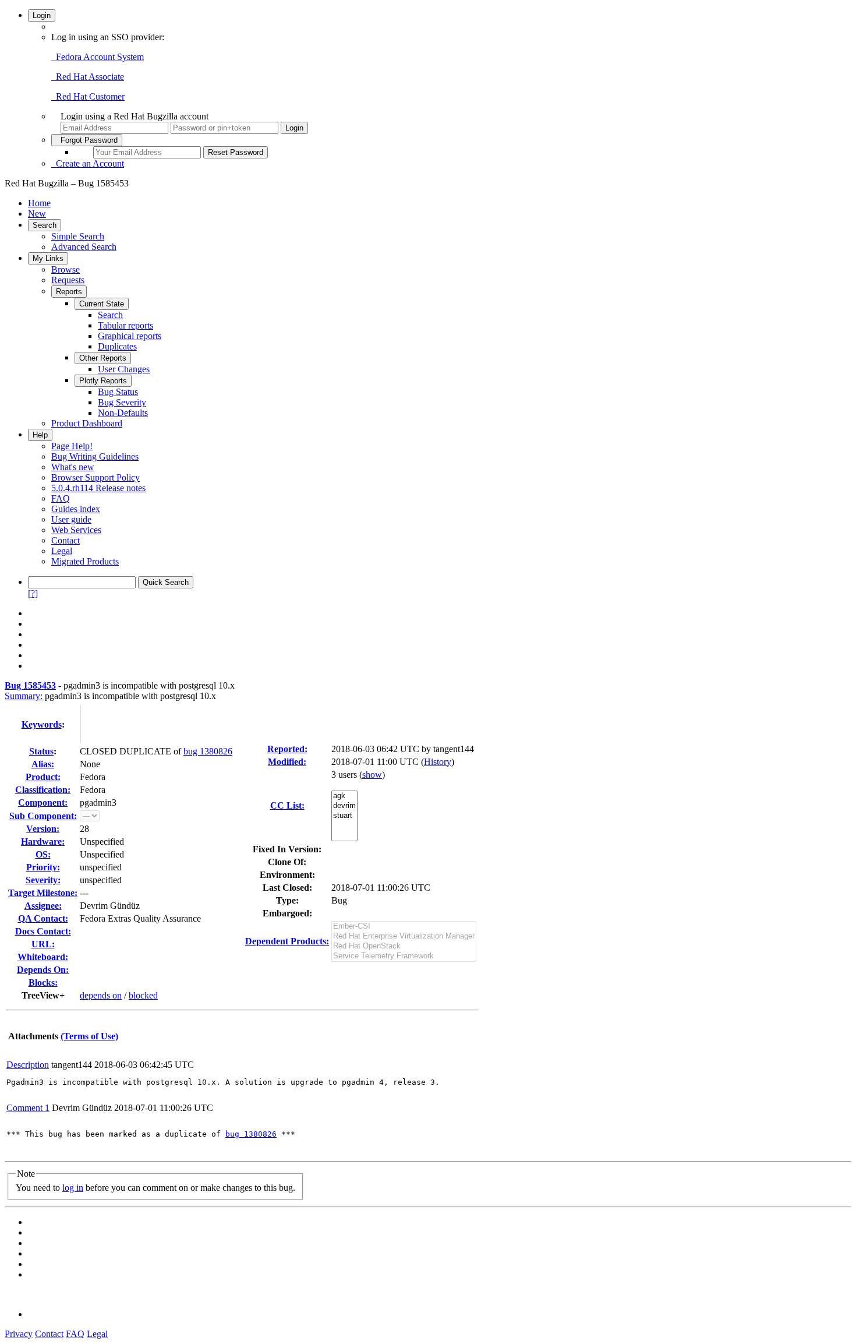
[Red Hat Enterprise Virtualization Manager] (404, 936)
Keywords (42, 724)
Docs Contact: (43, 931)
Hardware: (43, 841)
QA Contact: (43, 918)
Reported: (287, 749)
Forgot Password (87, 140)
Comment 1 (27, 1108)
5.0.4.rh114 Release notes (98, 488)
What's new (72, 467)
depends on (101, 995)
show (372, 774)
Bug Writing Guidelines (95, 456)
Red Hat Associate (87, 77)
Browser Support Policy (95, 477)
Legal (61, 551)
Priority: (43, 867)
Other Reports (102, 358)
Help (40, 435)
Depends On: (43, 970)
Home (39, 203)
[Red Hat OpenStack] (404, 946)
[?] (33, 593)
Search (44, 225)
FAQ (60, 498)
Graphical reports (129, 336)
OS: (43, 854)
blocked (143, 995)
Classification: (42, 790)
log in (72, 1188)
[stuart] (344, 816)
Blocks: (43, 982)
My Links (48, 258)
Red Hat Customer (88, 96)
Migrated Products (85, 561)
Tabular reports (125, 325)
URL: (43, 944)
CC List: (287, 805)
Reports (69, 291)
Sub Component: (43, 816)
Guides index (75, 509)
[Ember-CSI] (404, 927)
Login (42, 15)
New (37, 213)
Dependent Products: (287, 941)
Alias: (42, 764)
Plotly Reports (103, 380)
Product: (43, 777)
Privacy (19, 1334)
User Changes (124, 369)
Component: (43, 802)
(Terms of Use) (89, 1036)
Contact (65, 540)
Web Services (76, 530)
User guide (71, 519)
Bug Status (118, 392)
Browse (65, 269)
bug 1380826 (207, 751)
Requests (67, 280)
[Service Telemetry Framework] (404, 956)
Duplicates (117, 346)
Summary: (24, 696)
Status (41, 751)
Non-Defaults (123, 413)
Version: (42, 829)
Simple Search (77, 236)
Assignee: (43, 906)
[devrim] (344, 806)
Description (27, 1065)
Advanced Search (83, 247)
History (437, 762)
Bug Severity (122, 402)
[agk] (344, 796)
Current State (101, 303)
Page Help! (72, 446)
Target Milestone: (42, 893)
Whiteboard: (42, 957)
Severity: (43, 880)
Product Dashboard (86, 423)
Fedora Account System (97, 57)
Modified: (287, 762)
